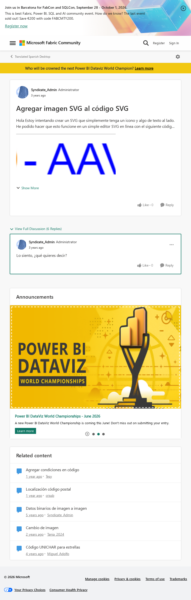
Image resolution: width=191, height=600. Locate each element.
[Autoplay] (87, 433)
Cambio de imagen (42, 527)
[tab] (93, 433)
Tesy (49, 476)
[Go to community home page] (50, 43)
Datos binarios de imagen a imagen (56, 508)
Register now (16, 25)
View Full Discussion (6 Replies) (38, 228)
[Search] (146, 43)
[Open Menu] (177, 56)
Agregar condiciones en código (52, 469)
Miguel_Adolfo (58, 553)
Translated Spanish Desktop (32, 56)
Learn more (144, 68)
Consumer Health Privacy (68, 590)
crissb (50, 495)
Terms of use (155, 579)
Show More (30, 187)
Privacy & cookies (127, 579)
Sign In (174, 43)
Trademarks (178, 579)
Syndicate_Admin (44, 89)
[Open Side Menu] (12, 43)
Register (159, 43)
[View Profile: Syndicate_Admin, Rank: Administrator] (22, 92)
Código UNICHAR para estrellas (53, 547)
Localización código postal (48, 489)
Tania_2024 (55, 534)
